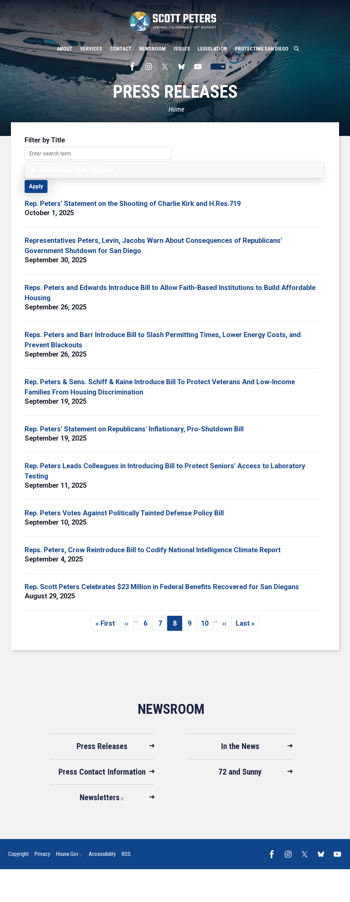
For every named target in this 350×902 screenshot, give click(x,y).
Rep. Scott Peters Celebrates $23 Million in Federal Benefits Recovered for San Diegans (162, 587)
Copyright (18, 854)
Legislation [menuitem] (212, 49)
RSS (126, 854)
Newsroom (171, 709)
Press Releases (102, 746)
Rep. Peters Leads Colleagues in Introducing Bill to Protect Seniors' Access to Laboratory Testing (165, 471)
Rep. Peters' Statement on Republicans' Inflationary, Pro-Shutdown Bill (134, 429)
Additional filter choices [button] (76, 170)
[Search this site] (296, 49)
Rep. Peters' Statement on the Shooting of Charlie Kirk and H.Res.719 (133, 203)
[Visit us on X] (167, 66)
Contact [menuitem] (121, 49)
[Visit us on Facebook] (134, 66)
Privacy (42, 854)
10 (207, 625)
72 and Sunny (240, 772)
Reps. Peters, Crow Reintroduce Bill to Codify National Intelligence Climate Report (153, 550)
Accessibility (102, 854)
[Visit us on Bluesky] (183, 66)
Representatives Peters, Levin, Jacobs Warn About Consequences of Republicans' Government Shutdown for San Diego (153, 245)
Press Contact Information (102, 772)
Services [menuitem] (91, 49)
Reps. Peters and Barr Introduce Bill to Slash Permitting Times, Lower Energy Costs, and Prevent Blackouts (163, 340)
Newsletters (100, 797)
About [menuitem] (64, 49)
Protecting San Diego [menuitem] (261, 49)
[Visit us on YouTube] (199, 66)
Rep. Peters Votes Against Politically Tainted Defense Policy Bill (124, 513)
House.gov (67, 854)
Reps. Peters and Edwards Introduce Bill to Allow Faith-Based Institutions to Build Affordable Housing (170, 292)
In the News (240, 746)
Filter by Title (45, 140)
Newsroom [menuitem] (152, 49)
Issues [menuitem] (182, 49)
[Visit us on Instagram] (150, 66)
